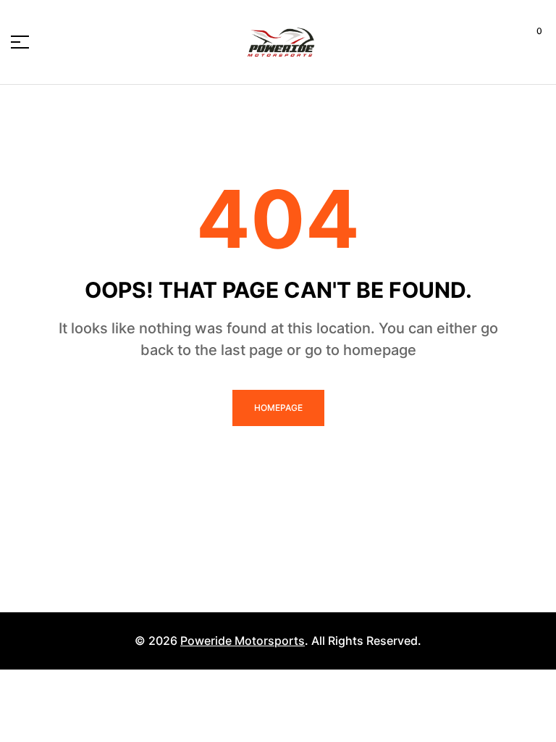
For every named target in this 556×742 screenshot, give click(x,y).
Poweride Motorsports (242, 640)
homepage (278, 407)
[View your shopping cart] (528, 41)
